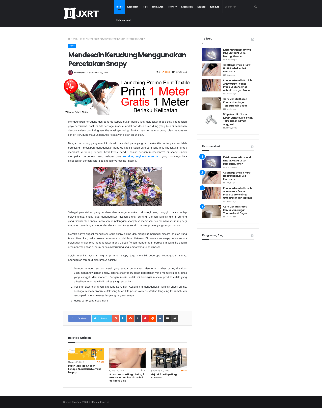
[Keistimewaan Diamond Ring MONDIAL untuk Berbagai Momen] (211, 54)
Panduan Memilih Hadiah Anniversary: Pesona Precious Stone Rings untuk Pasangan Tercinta (238, 85)
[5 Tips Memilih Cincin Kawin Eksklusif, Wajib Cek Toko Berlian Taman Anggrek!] (211, 119)
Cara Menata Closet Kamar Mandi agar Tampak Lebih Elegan (235, 102)
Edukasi (201, 6)
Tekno (171, 6)
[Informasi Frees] (81, 13)
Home (73, 38)
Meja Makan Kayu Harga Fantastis (164, 376)
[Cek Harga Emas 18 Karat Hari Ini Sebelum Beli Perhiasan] (211, 69)
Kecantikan (187, 6)
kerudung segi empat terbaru (141, 156)
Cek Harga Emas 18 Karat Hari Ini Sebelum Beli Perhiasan (237, 68)
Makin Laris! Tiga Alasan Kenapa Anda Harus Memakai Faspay (85, 369)
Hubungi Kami (123, 20)
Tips (145, 6)
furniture (214, 6)
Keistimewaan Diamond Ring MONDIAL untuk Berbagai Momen (237, 53)
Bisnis (119, 6)
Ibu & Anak (157, 6)
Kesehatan (132, 6)
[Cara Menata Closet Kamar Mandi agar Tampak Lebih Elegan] (211, 103)
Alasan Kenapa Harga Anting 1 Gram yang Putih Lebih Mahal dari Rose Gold (126, 377)
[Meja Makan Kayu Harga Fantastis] (169, 358)
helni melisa (80, 72)
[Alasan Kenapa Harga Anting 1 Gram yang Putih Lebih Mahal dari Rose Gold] (127, 358)
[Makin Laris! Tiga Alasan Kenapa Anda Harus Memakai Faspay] (86, 354)
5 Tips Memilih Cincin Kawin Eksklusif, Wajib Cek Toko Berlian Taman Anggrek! (237, 119)
